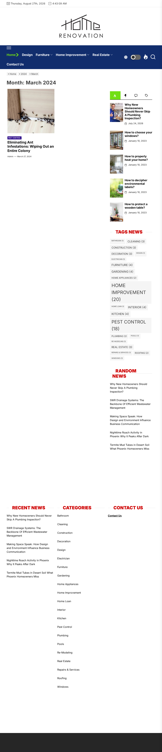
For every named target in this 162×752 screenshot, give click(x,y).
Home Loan (118, 306)
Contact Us (15, 64)
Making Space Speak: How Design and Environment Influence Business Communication (130, 420)
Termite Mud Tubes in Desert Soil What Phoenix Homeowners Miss (129, 446)
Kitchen (120, 314)
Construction (124, 247)
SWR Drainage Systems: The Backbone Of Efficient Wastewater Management (130, 404)
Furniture (43, 55)
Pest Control (14, 138)
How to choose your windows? (138, 134)
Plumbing (119, 336)
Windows (117, 358)
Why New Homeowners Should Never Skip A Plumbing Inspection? (137, 111)
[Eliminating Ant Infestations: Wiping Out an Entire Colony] (30, 111)
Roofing (142, 353)
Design (27, 55)
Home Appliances (124, 277)
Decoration (122, 253)
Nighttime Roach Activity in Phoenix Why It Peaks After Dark (129, 434)
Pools (135, 336)
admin (10, 156)
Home (11, 55)
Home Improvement (71, 55)
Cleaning (136, 241)
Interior (137, 307)
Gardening (122, 271)
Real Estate (101, 55)
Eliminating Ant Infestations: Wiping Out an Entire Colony (30, 146)
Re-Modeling (119, 341)
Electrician (118, 259)
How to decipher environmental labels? (136, 184)
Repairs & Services (121, 353)
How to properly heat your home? (136, 158)
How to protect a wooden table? (136, 205)
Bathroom (118, 241)
